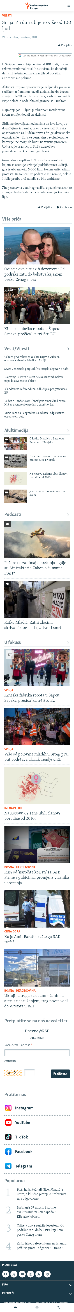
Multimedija (16, 430)
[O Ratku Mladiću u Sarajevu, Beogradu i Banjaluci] (15, 443)
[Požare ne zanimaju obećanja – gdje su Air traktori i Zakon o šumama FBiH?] (37, 539)
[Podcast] (37, 1307)
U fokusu (13, 642)
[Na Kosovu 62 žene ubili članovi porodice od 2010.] (15, 478)
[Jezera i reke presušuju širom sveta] (15, 496)
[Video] (15, 1307)
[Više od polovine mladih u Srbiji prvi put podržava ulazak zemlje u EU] (37, 726)
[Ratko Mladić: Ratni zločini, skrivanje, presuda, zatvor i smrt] (37, 599)
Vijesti (7, 15)
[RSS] (38, 1274)
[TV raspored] (47, 1274)
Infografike (13, 808)
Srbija (8, 690)
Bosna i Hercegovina (20, 867)
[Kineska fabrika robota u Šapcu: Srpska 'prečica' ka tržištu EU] (37, 305)
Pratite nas (60, 1073)
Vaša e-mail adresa (18, 1045)
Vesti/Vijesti (16, 349)
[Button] (65, 45)
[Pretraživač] (58, 1307)
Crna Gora (12, 931)
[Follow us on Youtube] (22, 1274)
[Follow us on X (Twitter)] (13, 1274)
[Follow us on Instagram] (30, 1274)
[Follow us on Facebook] (5, 1274)
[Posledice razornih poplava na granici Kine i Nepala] (15, 461)
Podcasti (12, 514)
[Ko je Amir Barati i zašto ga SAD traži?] (37, 909)
